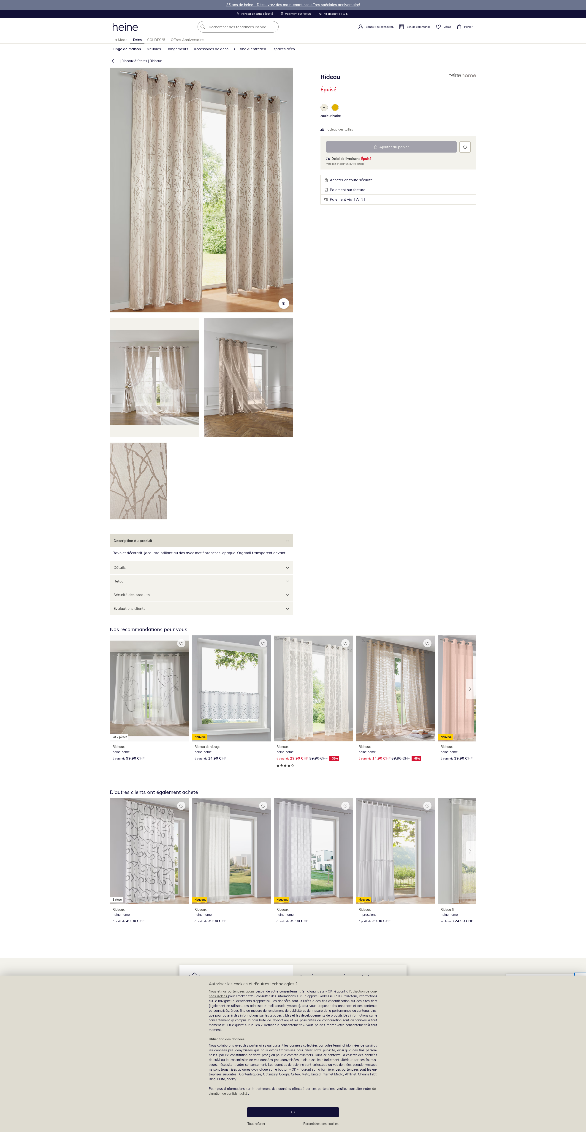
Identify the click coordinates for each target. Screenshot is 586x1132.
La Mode (120, 39)
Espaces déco (283, 48)
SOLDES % (156, 39)
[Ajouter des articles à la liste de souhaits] (465, 147)
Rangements (177, 48)
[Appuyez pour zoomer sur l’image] (283, 303)
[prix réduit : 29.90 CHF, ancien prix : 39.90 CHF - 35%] (313, 688)
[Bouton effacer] (274, 27)
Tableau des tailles (339, 129)
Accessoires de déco (211, 48)
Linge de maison (127, 48)
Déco (137, 39)
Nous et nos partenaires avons (232, 991)
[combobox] (248, 26)
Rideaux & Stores (134, 61)
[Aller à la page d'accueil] (125, 27)
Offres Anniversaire (187, 39)
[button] (112, 61)
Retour (119, 581)
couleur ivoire (330, 116)
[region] (293, 1054)
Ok (293, 1112)
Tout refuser (256, 1124)
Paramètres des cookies (321, 1124)
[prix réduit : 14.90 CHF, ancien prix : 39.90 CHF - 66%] (395, 688)
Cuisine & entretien (250, 48)
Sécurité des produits (132, 594)
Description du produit (133, 540)
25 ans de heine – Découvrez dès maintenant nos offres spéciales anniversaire (292, 4)
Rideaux (156, 61)
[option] (324, 107)
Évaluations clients (129, 608)
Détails (120, 567)
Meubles (153, 48)
